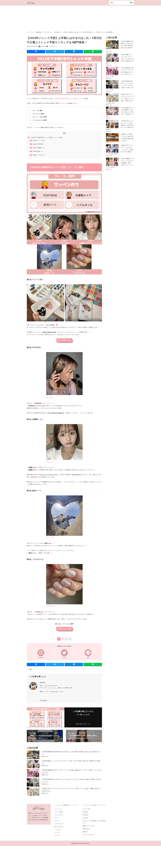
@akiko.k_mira (50, 606)
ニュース (57, 835)
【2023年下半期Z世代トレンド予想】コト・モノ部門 (45, 137)
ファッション (58, 809)
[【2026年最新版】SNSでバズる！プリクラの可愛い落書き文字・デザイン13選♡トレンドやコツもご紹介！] (33, 773)
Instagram (44, 700)
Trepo (30, 669)
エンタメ (57, 832)
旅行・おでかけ (59, 826)
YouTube (85, 818)
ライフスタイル (53, 46)
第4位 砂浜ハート (37, 151)
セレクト (57, 820)
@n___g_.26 (50, 537)
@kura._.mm (50, 461)
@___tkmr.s (83, 319)
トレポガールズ (59, 823)
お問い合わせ (86, 828)
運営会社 (85, 831)
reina (47, 793)
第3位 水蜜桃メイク (37, 147)
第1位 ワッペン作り (37, 140)
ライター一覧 (86, 809)
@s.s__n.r (45, 319)
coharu (111, 142)
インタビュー (58, 829)
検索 (131, 3)
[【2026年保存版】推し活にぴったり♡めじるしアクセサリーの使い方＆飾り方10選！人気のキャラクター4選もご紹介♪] (33, 782)
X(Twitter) (85, 814)
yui (110, 118)
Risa (47, 756)
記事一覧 (44, 696)
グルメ (56, 818)
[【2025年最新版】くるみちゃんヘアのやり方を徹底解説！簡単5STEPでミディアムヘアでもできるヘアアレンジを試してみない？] (112, 162)
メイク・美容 (58, 812)
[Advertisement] (80, 18)
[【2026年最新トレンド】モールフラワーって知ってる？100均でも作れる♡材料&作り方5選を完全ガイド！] (33, 764)
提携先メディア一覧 (88, 826)
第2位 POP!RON (37, 144)
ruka (111, 131)
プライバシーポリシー (89, 834)
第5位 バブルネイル (37, 155)
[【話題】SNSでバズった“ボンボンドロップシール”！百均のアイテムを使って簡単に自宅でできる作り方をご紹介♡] (33, 791)
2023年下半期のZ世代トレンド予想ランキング (69, 98)
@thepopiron (50, 397)
